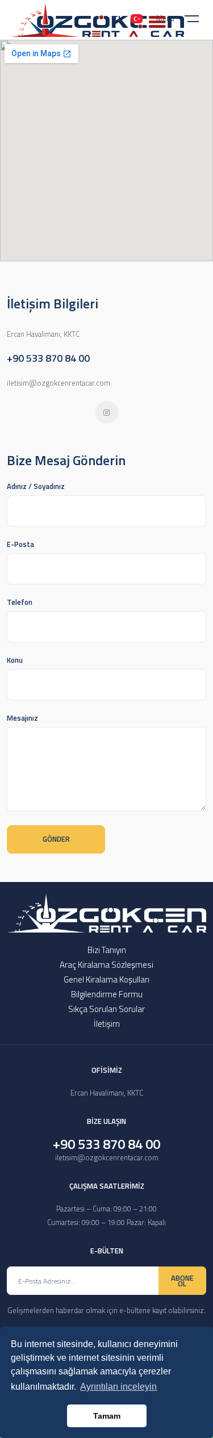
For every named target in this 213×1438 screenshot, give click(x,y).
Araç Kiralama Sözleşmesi (106, 964)
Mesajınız (22, 717)
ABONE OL (182, 1280)
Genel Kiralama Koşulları (106, 979)
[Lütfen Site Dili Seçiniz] (136, 18)
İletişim (107, 1023)
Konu (15, 659)
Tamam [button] (106, 1415)
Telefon (19, 602)
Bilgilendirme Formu (107, 994)
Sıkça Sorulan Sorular (106, 1008)
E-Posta (20, 544)
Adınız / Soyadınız (36, 486)
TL (117, 19)
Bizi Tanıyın (106, 949)
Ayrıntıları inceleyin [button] (118, 1386)
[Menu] (199, 21)
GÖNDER (56, 839)
